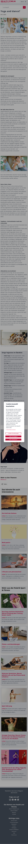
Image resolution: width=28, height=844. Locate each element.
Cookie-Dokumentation (11, 429)
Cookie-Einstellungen (13, 433)
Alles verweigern (13, 436)
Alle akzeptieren (13, 439)
